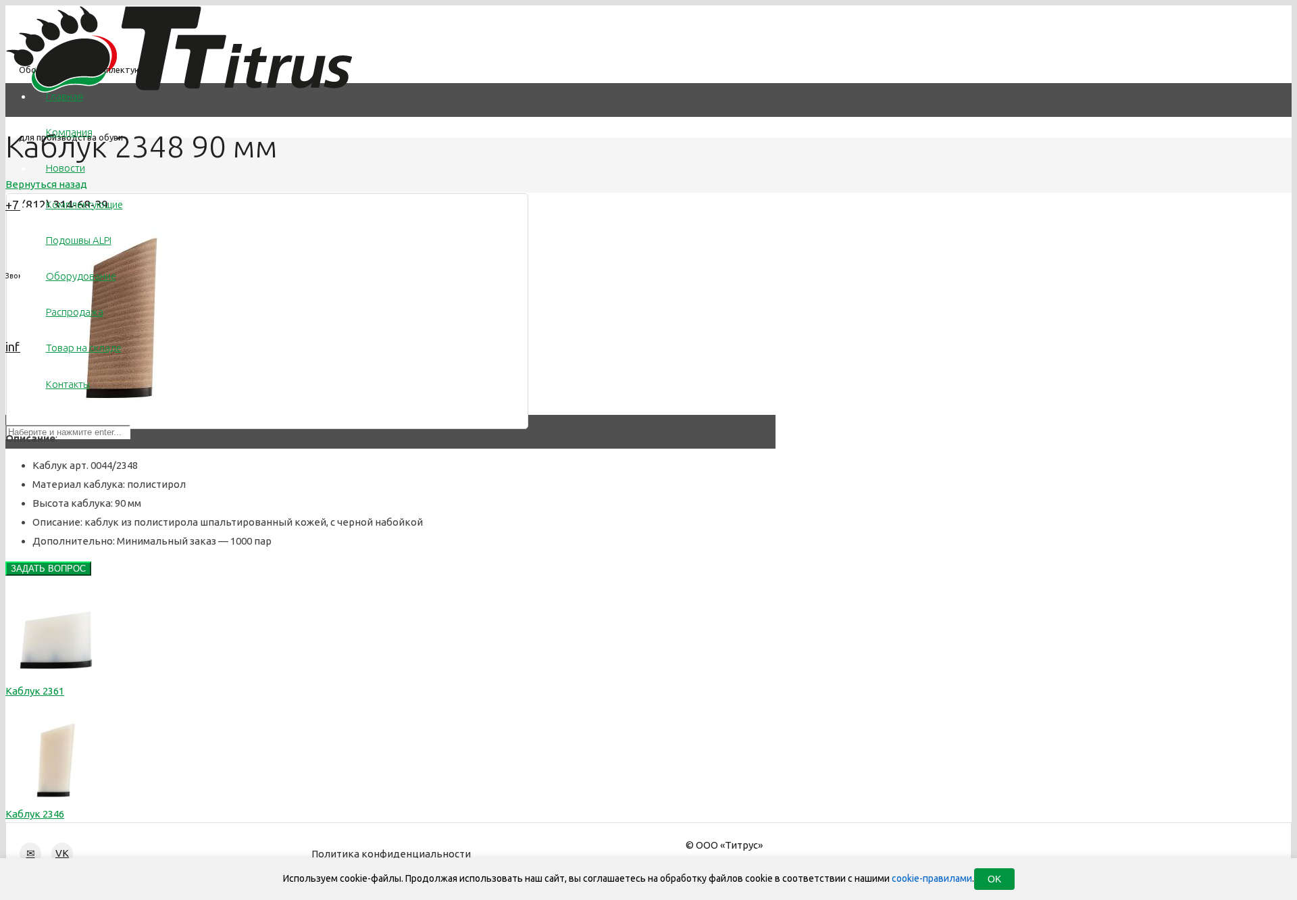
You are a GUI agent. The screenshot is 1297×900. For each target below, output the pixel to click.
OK (994, 879)
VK (62, 853)
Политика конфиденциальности (391, 853)
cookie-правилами (932, 878)
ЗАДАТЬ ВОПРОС (48, 569)
